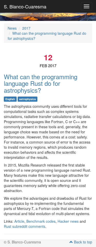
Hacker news (68, 221)
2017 (26, 28)
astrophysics (27, 99)
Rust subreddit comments (24, 226)
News (12, 28)
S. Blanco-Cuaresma (25, 6)
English (10, 99)
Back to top (82, 241)
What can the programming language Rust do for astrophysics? (40, 83)
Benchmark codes (41, 221)
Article (19, 221)
